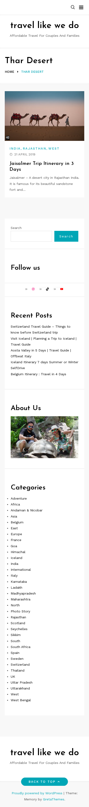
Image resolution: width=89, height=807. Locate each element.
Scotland (18, 623)
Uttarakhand (20, 688)
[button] (73, 7)
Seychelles (19, 629)
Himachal (18, 552)
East (14, 528)
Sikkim (16, 635)
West (54, 148)
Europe (16, 534)
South (15, 641)
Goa (14, 546)
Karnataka (19, 581)
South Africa (20, 647)
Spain (15, 653)
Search (16, 228)
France (16, 540)
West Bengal (21, 700)
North (15, 605)
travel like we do (44, 25)
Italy (14, 575)
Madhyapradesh (23, 593)
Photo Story (20, 611)
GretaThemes (53, 799)
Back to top (42, 781)
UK (13, 676)
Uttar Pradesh (22, 682)
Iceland (16, 558)
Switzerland (20, 664)
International (21, 569)
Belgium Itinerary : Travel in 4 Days (38, 374)
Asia (14, 516)
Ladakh (16, 587)
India (15, 148)
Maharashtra (20, 599)
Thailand (17, 670)
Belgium (17, 522)
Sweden (17, 658)
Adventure (19, 498)
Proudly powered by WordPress (38, 793)
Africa (15, 504)
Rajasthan (34, 148)
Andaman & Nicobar (26, 510)
